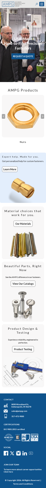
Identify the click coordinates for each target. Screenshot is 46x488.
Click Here (8, 472)
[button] (42, 116)
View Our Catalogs (23, 283)
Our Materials (23, 223)
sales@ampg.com (19, 411)
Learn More (9, 169)
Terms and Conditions (23, 484)
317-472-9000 (17, 416)
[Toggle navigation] (41, 4)
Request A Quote (23, 56)
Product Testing (23, 349)
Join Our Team (11, 464)
